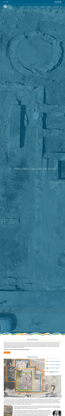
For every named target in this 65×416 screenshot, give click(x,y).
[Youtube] (7, 2)
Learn (42, 7)
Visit (22, 7)
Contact (55, 7)
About (36, 7)
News (48, 7)
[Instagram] (5, 2)
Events (29, 7)
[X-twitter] (4, 2)
